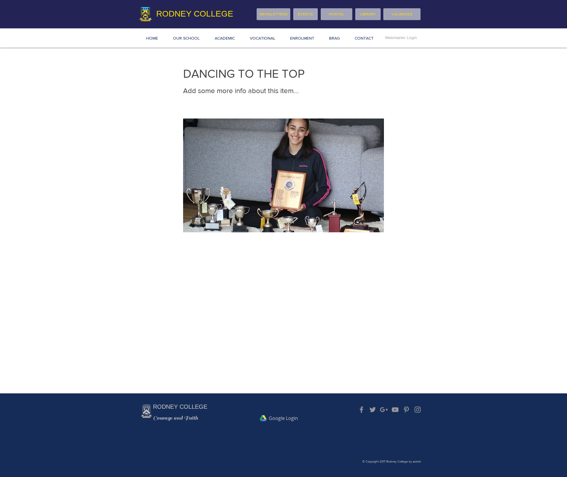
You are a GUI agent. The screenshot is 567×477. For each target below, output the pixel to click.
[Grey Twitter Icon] (373, 409)
